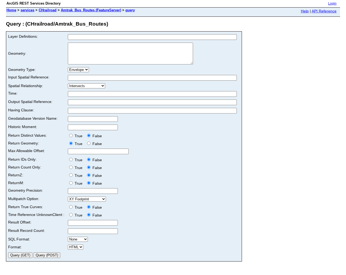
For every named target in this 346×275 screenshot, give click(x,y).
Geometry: (17, 53)
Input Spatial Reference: (28, 77)
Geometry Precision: (25, 190)
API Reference (324, 11)
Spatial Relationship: (25, 86)
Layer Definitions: (23, 36)
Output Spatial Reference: (30, 101)
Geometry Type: (22, 69)
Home (11, 10)
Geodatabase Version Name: (33, 118)
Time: (13, 93)
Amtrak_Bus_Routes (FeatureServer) (91, 10)
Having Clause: (21, 110)
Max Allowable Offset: (26, 151)
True (79, 136)
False (96, 136)
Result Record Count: (26, 230)
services (27, 10)
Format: (15, 247)
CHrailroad (47, 10)
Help (305, 11)
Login (332, 3)
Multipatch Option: (23, 199)
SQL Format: (19, 239)
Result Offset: (19, 222)
